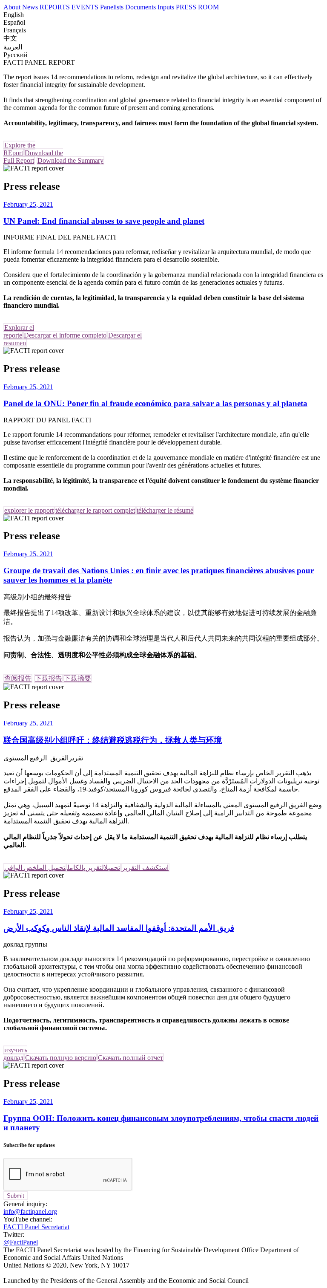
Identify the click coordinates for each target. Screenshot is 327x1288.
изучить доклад (15, 1053)
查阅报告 (18, 678)
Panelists (111, 7)
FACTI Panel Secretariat (36, 1226)
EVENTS (85, 7)
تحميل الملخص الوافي (35, 867)
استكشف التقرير (145, 867)
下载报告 (48, 678)
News (30, 7)
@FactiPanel (20, 1242)
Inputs (166, 7)
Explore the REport (19, 149)
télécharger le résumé (165, 510)
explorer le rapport (29, 510)
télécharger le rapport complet (95, 510)
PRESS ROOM (197, 7)
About (11, 7)
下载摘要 (77, 678)
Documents (140, 7)
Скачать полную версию (60, 1057)
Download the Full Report (33, 156)
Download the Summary (70, 160)
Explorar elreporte (18, 331)
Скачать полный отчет (130, 1057)
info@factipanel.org (30, 1211)
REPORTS (55, 7)
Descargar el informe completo (65, 335)
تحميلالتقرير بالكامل (93, 867)
